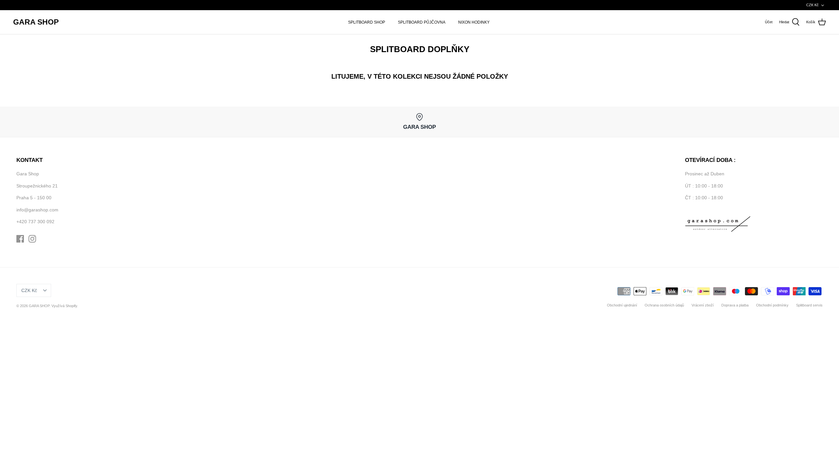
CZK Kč (812, 5)
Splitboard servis (809, 305)
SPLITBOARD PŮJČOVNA (421, 22)
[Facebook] (20, 239)
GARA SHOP (39, 306)
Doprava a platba (735, 305)
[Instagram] (32, 239)
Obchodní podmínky (772, 305)
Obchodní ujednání (622, 305)
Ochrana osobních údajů (664, 305)
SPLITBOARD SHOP (366, 22)
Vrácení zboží (703, 305)
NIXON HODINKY (474, 22)
